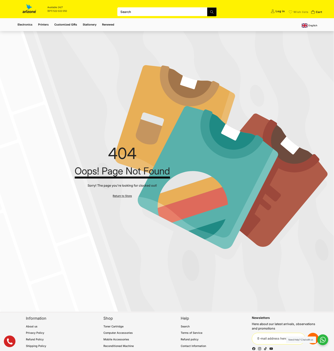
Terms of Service (191, 332)
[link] (298, 12)
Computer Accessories (118, 332)
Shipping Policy (36, 346)
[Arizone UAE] (29, 9)
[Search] (211, 12)
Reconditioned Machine (118, 346)
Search (185, 326)
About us (31, 326)
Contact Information (193, 346)
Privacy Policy (35, 332)
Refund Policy (35, 339)
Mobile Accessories (116, 339)
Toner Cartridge (113, 326)
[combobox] (166, 11)
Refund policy (190, 339)
